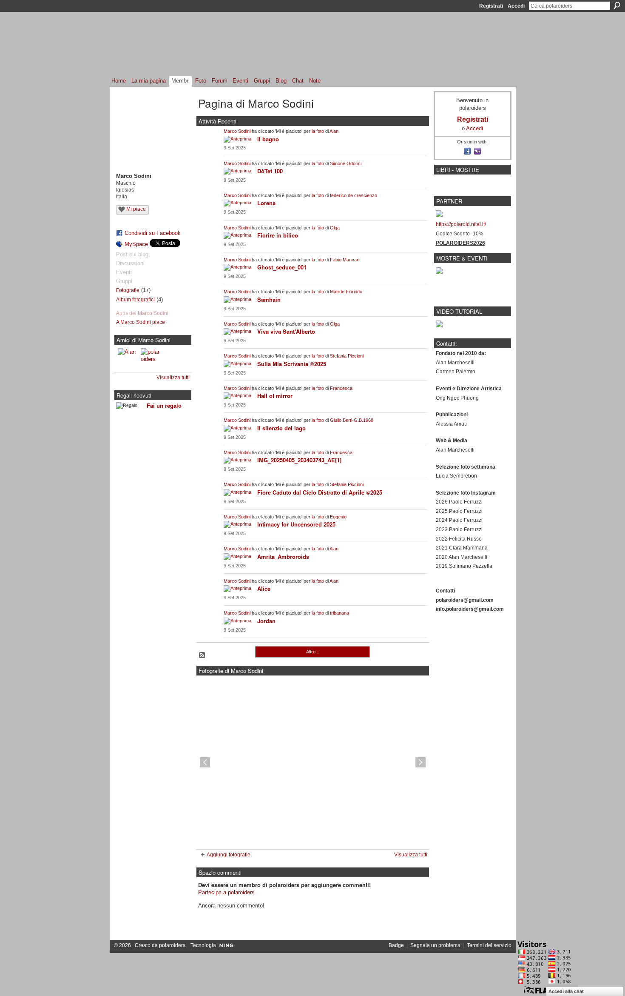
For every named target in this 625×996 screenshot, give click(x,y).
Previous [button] (205, 762)
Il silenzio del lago (281, 428)
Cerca (617, 5)
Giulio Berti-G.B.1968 (351, 420)
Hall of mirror (275, 396)
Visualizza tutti (173, 378)
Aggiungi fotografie (228, 855)
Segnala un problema (435, 945)
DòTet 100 (270, 171)
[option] (313, 762)
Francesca (341, 388)
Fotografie (127, 290)
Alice (263, 588)
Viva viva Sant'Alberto (286, 331)
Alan (334, 131)
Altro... (312, 651)
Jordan (266, 621)
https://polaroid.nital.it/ (461, 224)
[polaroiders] (151, 358)
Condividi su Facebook (153, 233)
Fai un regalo (164, 406)
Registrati (491, 6)
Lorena (266, 203)
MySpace (136, 244)
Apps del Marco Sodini (142, 313)
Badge (396, 945)
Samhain (269, 299)
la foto (318, 131)
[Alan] (128, 358)
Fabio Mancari (344, 259)
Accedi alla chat (566, 991)
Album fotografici (135, 300)
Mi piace (136, 209)
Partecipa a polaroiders (226, 892)
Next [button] (420, 762)
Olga (335, 227)
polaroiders (172, 945)
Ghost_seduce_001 (282, 267)
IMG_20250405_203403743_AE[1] (299, 460)
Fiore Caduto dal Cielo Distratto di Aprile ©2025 (319, 492)
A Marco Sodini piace (140, 322)
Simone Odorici (345, 163)
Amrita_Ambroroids (283, 556)
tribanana (339, 612)
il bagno (268, 139)
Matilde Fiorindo (346, 291)
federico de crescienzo (353, 195)
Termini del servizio (489, 945)
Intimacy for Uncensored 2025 (296, 524)
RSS (202, 655)
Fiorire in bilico (277, 235)
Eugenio (338, 516)
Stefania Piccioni (347, 355)
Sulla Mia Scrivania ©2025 (291, 364)
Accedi (516, 6)
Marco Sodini (237, 131)
